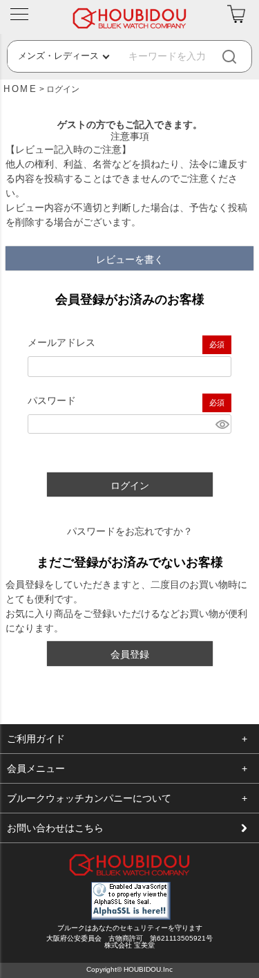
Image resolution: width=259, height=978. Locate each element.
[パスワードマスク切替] (221, 424)
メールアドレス (61, 342)
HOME (20, 89)
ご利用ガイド (36, 738)
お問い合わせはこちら (55, 827)
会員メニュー (36, 768)
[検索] (241, 56)
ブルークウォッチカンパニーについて (89, 798)
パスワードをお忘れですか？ (130, 531)
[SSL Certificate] (131, 916)
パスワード (52, 400)
